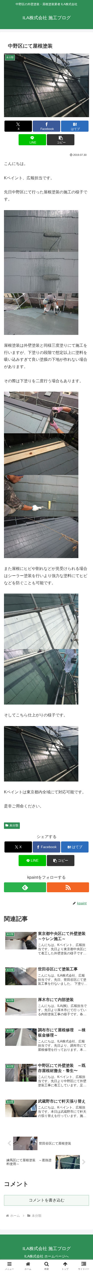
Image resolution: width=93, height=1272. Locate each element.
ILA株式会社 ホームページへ (46, 1256)
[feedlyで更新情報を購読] (25, 887)
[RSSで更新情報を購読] (68, 887)
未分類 (13, 825)
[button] (60, 139)
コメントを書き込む (46, 1200)
